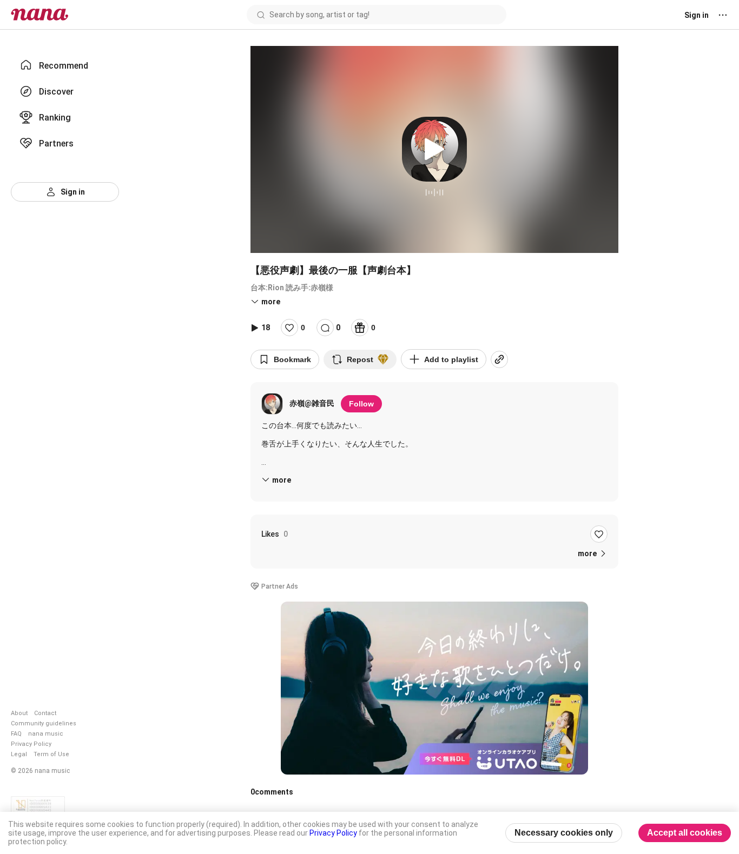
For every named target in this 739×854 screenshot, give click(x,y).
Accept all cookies (684, 832)
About (19, 713)
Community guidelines (43, 723)
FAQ (16, 733)
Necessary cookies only (563, 832)
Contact (45, 713)
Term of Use (51, 754)
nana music (45, 733)
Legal (19, 754)
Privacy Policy (31, 744)
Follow (361, 403)
